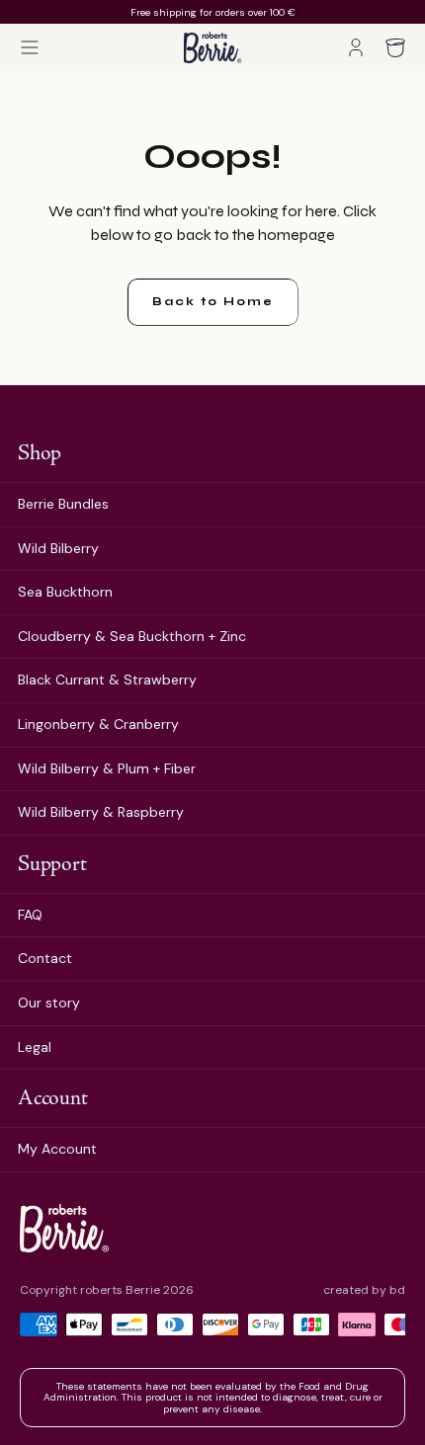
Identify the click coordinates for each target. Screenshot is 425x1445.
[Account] (356, 47)
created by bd (364, 1290)
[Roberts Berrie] (64, 1228)
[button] (30, 47)
